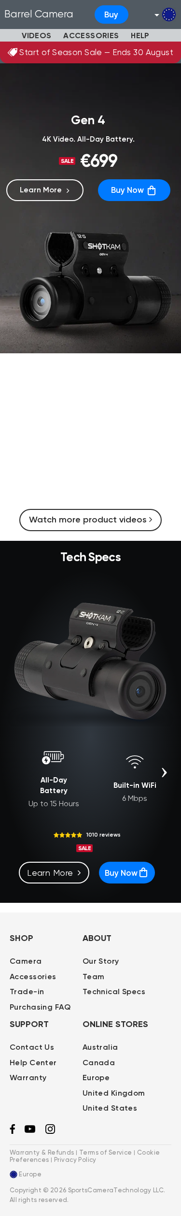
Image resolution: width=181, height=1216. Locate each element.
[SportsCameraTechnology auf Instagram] (50, 1131)
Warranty (28, 1077)
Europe (96, 1077)
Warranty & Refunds (42, 1152)
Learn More (41, 189)
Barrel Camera (38, 14)
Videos (37, 35)
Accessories (91, 35)
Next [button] (164, 772)
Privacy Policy (75, 1159)
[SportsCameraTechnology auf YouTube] (30, 1130)
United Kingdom (114, 1093)
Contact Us (32, 1047)
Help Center (33, 1062)
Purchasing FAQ (40, 1007)
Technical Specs (114, 991)
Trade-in (27, 991)
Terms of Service (105, 1152)
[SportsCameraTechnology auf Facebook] (12, 1131)
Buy (111, 14)
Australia (100, 1047)
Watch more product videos (89, 519)
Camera (26, 961)
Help (140, 35)
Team (94, 976)
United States (110, 1108)
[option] (53, 774)
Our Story (101, 961)
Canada (99, 1062)
